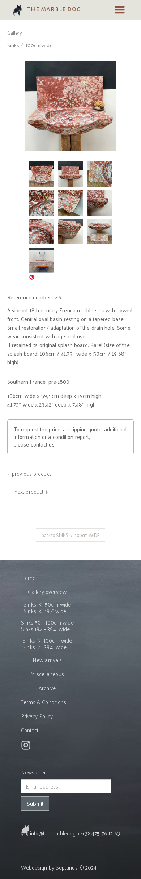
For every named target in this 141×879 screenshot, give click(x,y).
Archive (47, 688)
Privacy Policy (37, 716)
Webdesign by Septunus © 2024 (59, 867)
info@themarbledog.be (56, 833)
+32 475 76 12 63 (101, 833)
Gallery (14, 32)
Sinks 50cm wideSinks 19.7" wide (47, 608)
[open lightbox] (70, 106)
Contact (30, 730)
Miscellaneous (47, 674)
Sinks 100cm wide (29, 45)
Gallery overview (47, 591)
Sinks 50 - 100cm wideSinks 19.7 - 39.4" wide (47, 625)
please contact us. (35, 444)
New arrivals (47, 660)
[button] (120, 10)
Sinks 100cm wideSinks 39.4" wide (47, 644)
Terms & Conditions (44, 702)
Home (28, 577)
